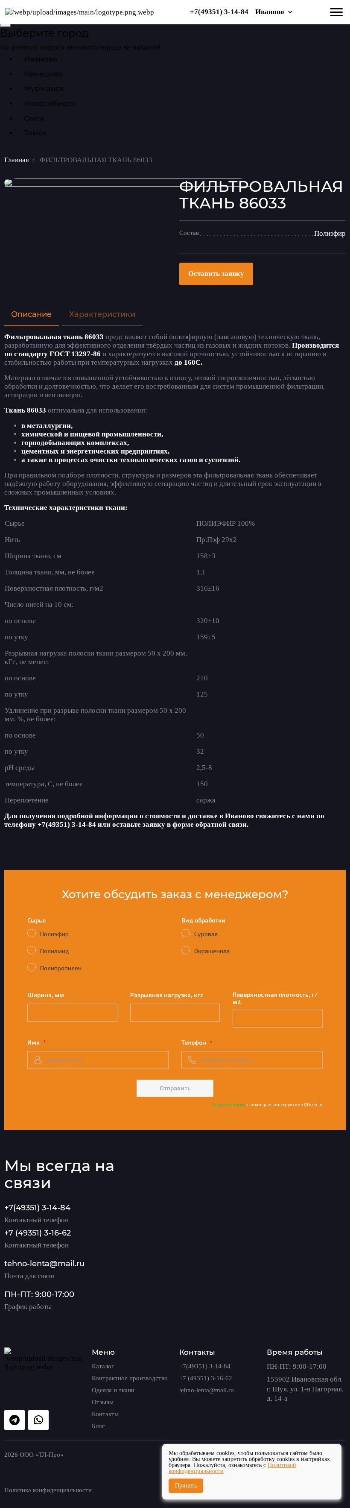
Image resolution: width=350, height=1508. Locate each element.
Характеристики (102, 314)
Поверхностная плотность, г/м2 (275, 998)
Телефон (194, 1042)
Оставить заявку (216, 273)
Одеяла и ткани (113, 1390)
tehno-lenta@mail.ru (44, 1263)
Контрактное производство (130, 1378)
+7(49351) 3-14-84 (219, 12)
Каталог (103, 1366)
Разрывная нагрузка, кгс (166, 995)
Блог (98, 1426)
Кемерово (43, 74)
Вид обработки (203, 920)
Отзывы (103, 1402)
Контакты (105, 1414)
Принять (186, 1485)
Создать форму (228, 1104)
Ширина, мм (45, 995)
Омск (34, 118)
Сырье (36, 920)
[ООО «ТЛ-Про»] (79, 11)
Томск (35, 133)
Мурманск (44, 88)
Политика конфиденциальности (48, 1490)
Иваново (269, 12)
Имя (34, 1042)
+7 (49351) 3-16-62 (37, 1232)
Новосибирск (50, 103)
